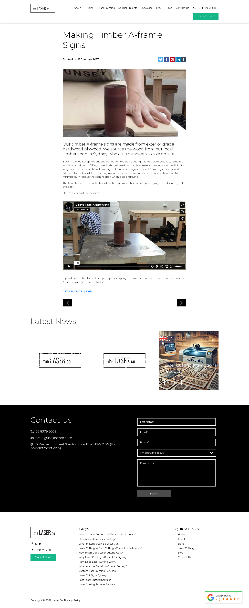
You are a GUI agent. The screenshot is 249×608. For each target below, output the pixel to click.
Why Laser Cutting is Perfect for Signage (103, 557)
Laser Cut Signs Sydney (93, 575)
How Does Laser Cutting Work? (97, 561)
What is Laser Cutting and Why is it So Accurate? (108, 534)
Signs (90, 7)
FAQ (159, 7)
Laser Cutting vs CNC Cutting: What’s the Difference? (110, 548)
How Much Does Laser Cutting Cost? (101, 552)
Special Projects (127, 7)
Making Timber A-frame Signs (112, 40)
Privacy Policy (72, 600)
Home (181, 534)
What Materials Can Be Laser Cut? (99, 543)
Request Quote (206, 16)
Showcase (147, 7)
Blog (169, 7)
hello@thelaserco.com (54, 438)
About (78, 7)
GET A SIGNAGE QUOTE (77, 291)
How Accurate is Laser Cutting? (97, 539)
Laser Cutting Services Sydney (97, 584)
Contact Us (182, 7)
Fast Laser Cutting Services (95, 580)
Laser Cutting (107, 7)
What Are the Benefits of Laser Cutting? (103, 566)
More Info (44, 382)
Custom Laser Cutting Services (97, 571)
